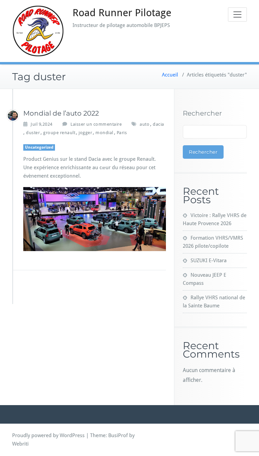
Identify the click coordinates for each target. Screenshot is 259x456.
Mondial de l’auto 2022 (61, 113)
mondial (104, 132)
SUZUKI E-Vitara (209, 260)
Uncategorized (39, 147)
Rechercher (202, 113)
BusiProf (118, 435)
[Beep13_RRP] (12, 115)
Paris (122, 132)
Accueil (170, 75)
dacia (158, 124)
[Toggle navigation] (237, 14)
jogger (85, 132)
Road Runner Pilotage (122, 13)
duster (33, 132)
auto (144, 124)
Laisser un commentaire (96, 124)
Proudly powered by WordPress (48, 435)
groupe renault (59, 132)
